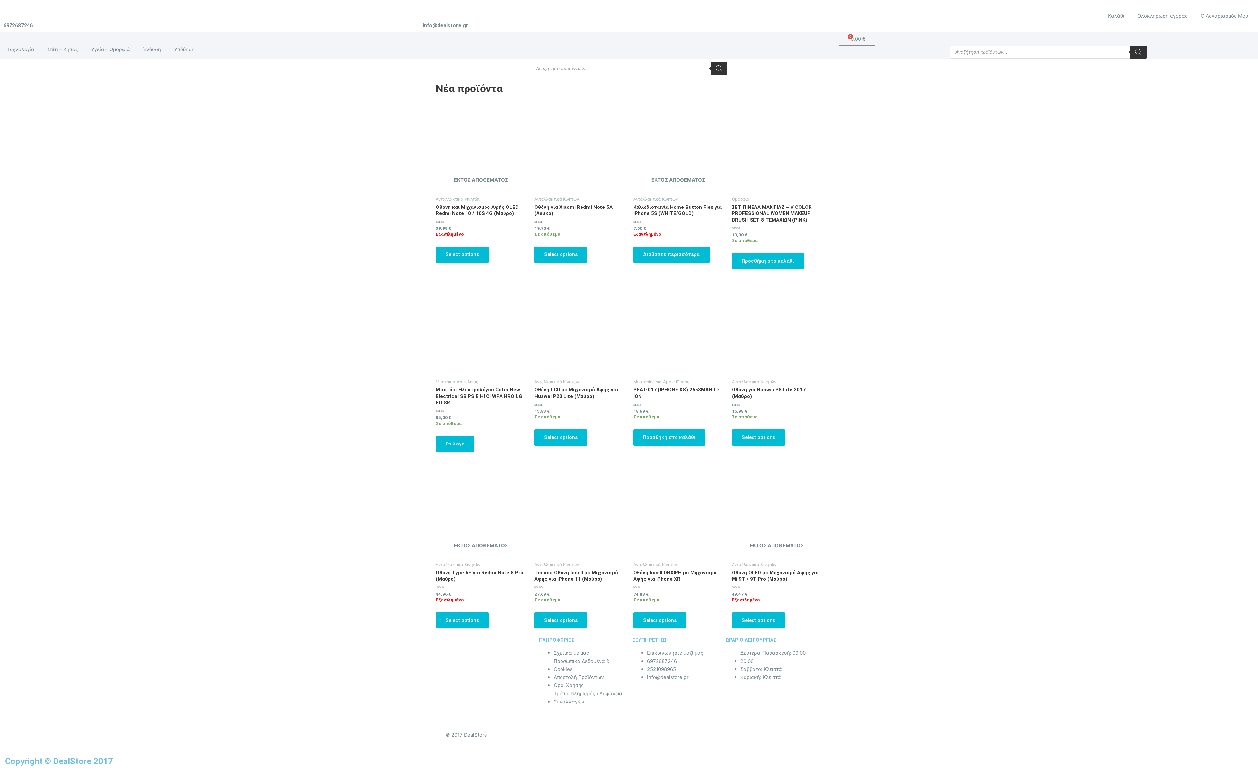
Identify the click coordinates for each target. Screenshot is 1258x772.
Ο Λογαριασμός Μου (1224, 16)
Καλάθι (1116, 16)
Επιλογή (455, 444)
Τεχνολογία (20, 49)
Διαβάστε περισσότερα (671, 254)
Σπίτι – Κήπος (63, 49)
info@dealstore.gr (445, 25)
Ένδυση (152, 49)
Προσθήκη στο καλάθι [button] (768, 261)
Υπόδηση (184, 49)
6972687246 (18, 25)
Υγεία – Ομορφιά (110, 49)
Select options (462, 254)
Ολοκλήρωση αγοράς (1162, 16)
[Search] (1138, 52)
